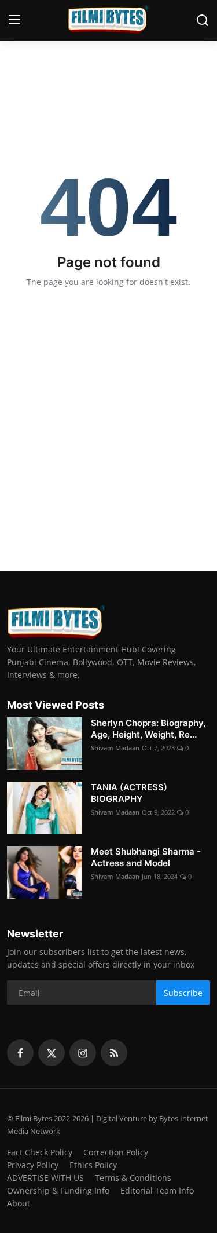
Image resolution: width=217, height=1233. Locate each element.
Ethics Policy (93, 1164)
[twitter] (51, 1052)
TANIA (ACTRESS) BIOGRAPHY (129, 793)
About (18, 1203)
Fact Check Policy (39, 1152)
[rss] (114, 1052)
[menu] (14, 20)
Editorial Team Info (157, 1190)
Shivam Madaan (115, 747)
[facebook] (20, 1052)
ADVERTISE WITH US (45, 1177)
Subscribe (183, 992)
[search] (202, 20)
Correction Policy (115, 1152)
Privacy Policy (32, 1164)
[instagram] (82, 1052)
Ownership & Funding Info (58, 1190)
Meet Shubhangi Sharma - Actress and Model (146, 857)
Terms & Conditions (133, 1177)
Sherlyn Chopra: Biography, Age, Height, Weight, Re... (148, 728)
